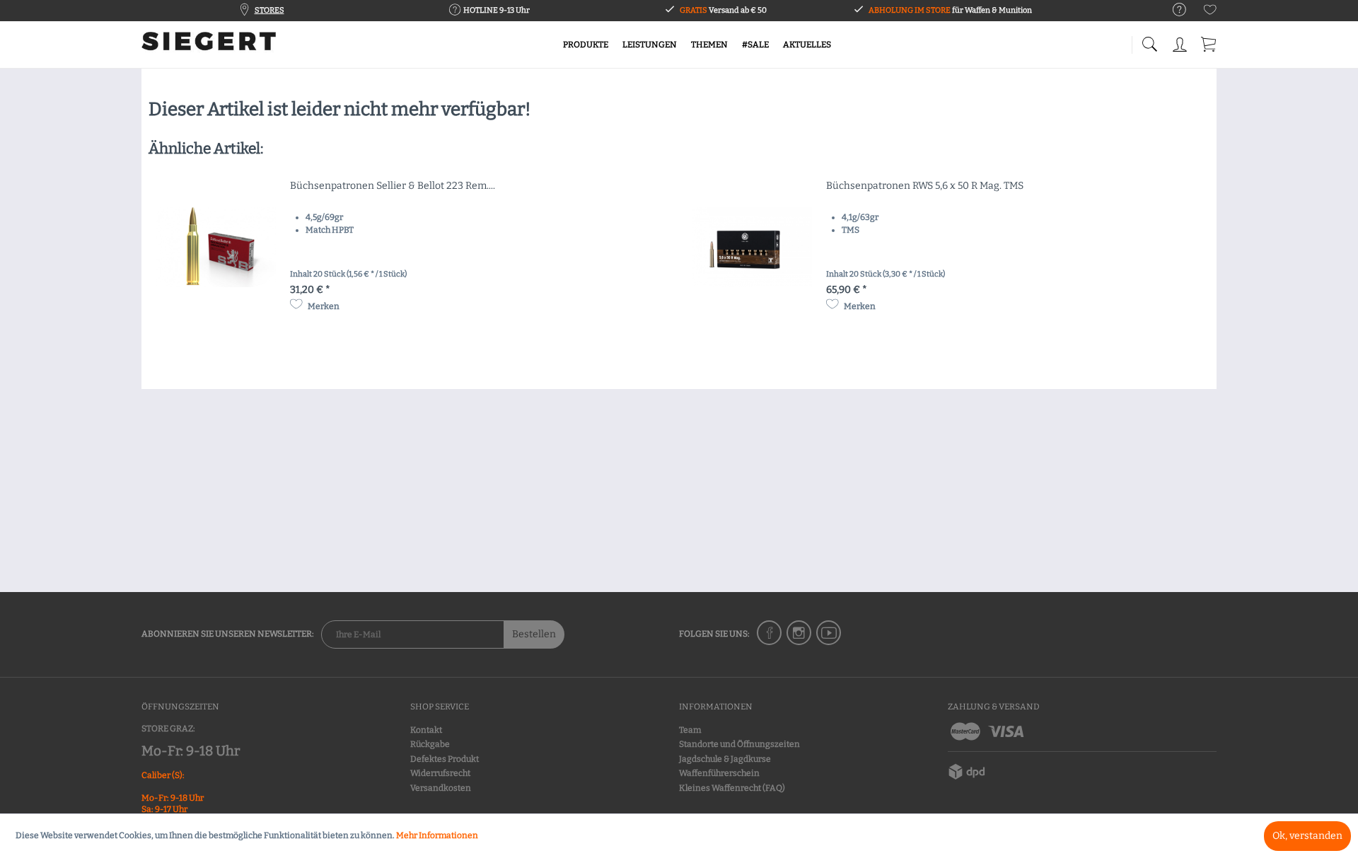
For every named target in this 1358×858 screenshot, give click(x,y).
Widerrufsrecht (440, 773)
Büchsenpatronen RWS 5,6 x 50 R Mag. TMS (924, 186)
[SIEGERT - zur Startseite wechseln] (208, 46)
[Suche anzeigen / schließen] (1149, 41)
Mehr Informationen (437, 835)
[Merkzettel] (1210, 12)
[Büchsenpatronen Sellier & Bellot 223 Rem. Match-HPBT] (216, 247)
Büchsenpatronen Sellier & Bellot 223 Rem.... (392, 186)
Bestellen (534, 634)
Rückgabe (430, 744)
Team (690, 730)
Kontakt (426, 730)
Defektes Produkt (444, 759)
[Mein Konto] (1181, 42)
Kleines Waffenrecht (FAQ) (732, 788)
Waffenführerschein (719, 773)
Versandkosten (440, 788)
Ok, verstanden (1307, 836)
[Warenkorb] (1209, 42)
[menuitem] (1172, 10)
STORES (269, 10)
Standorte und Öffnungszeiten (739, 744)
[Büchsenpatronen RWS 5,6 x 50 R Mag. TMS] (752, 247)
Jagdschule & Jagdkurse (725, 759)
